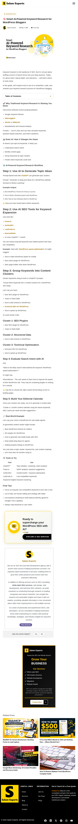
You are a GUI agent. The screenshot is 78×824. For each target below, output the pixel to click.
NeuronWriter (10, 233)
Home (24, 792)
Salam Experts (29, 561)
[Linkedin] (50, 820)
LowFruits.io (10, 229)
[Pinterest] (61, 820)
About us (25, 805)
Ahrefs (7, 122)
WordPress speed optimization (31, 249)
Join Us (40, 792)
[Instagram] (66, 820)
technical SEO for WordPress (17, 306)
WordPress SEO (11, 14)
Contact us (56, 791)
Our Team (41, 796)
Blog (23, 800)
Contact (24, 809)
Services (25, 796)
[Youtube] (71, 820)
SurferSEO (9, 225)
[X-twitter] (56, 820)
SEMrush (16, 122)
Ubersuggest (10, 118)
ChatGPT (25, 176)
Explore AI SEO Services (37, 537)
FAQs (40, 800)
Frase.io (8, 221)
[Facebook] (45, 820)
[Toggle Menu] (74, 3)
